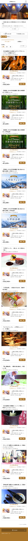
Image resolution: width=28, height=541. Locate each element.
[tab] (20, 41)
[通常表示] (3, 47)
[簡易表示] (7, 47)
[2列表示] (10, 47)
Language (15, 530)
